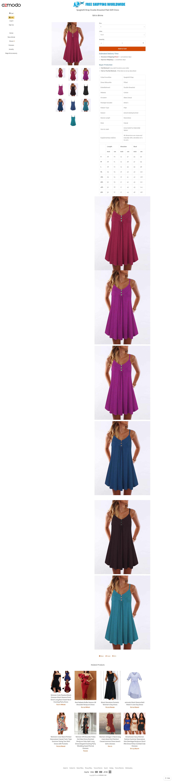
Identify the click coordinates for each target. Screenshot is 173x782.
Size (100, 23)
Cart (11, 13)
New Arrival (11, 37)
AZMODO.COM (102, 775)
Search (106, 768)
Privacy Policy (88, 768)
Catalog (111, 768)
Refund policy (128, 768)
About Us (65, 768)
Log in (11, 21)
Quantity (101, 39)
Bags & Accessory (11, 53)
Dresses (11, 45)
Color (100, 31)
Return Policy (80, 768)
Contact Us (72, 768)
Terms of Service (98, 768)
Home (11, 33)
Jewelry (11, 49)
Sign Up (11, 25)
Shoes (11, 41)
